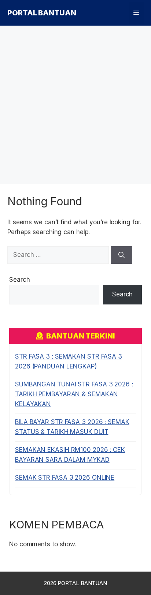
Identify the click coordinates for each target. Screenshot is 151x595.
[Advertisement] (75, 104)
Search (19, 279)
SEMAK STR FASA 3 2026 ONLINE (64, 477)
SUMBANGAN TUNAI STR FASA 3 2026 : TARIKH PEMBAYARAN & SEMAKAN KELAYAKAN (74, 394)
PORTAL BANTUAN (41, 12)
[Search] (121, 255)
